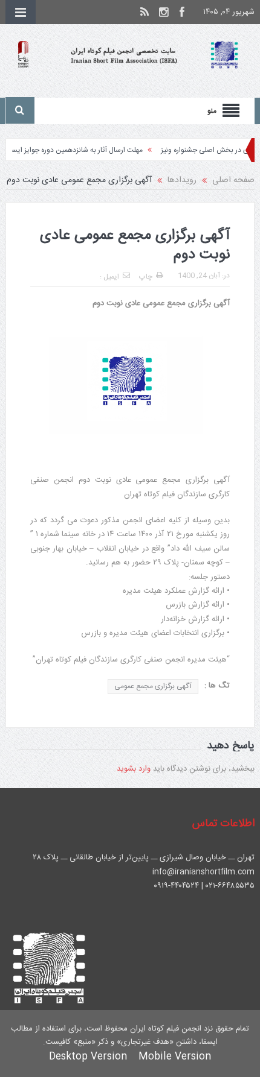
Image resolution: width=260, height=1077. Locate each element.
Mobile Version (174, 1057)
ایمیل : (109, 277)
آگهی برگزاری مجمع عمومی (153, 686)
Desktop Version (88, 1057)
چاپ (145, 277)
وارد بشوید (134, 768)
